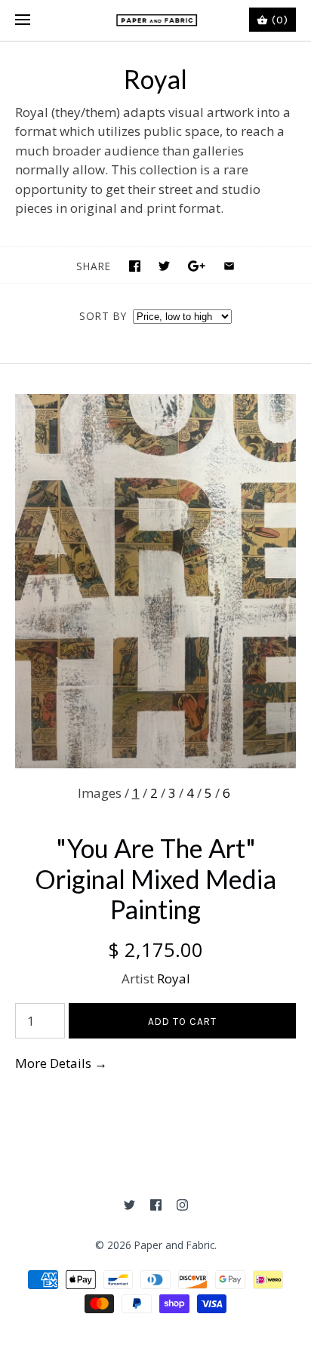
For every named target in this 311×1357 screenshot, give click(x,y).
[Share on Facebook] (134, 266)
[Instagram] (182, 1205)
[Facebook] (156, 1205)
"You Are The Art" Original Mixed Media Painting (155, 878)
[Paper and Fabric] (156, 20)
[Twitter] (129, 1205)
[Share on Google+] (196, 266)
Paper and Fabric (174, 1245)
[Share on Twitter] (164, 266)
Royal (173, 978)
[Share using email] (229, 266)
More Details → (61, 1063)
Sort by (103, 316)
